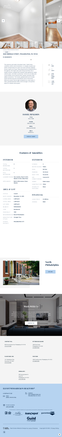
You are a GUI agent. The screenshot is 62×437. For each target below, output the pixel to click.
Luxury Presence (33, 428)
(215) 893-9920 (36, 347)
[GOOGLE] (4, 432)
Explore (50, 271)
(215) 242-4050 (8, 362)
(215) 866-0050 (36, 361)
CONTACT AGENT (31, 136)
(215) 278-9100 (22, 379)
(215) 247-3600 (8, 346)
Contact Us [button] (31, 323)
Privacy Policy (55, 428)
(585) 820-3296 (31, 123)
